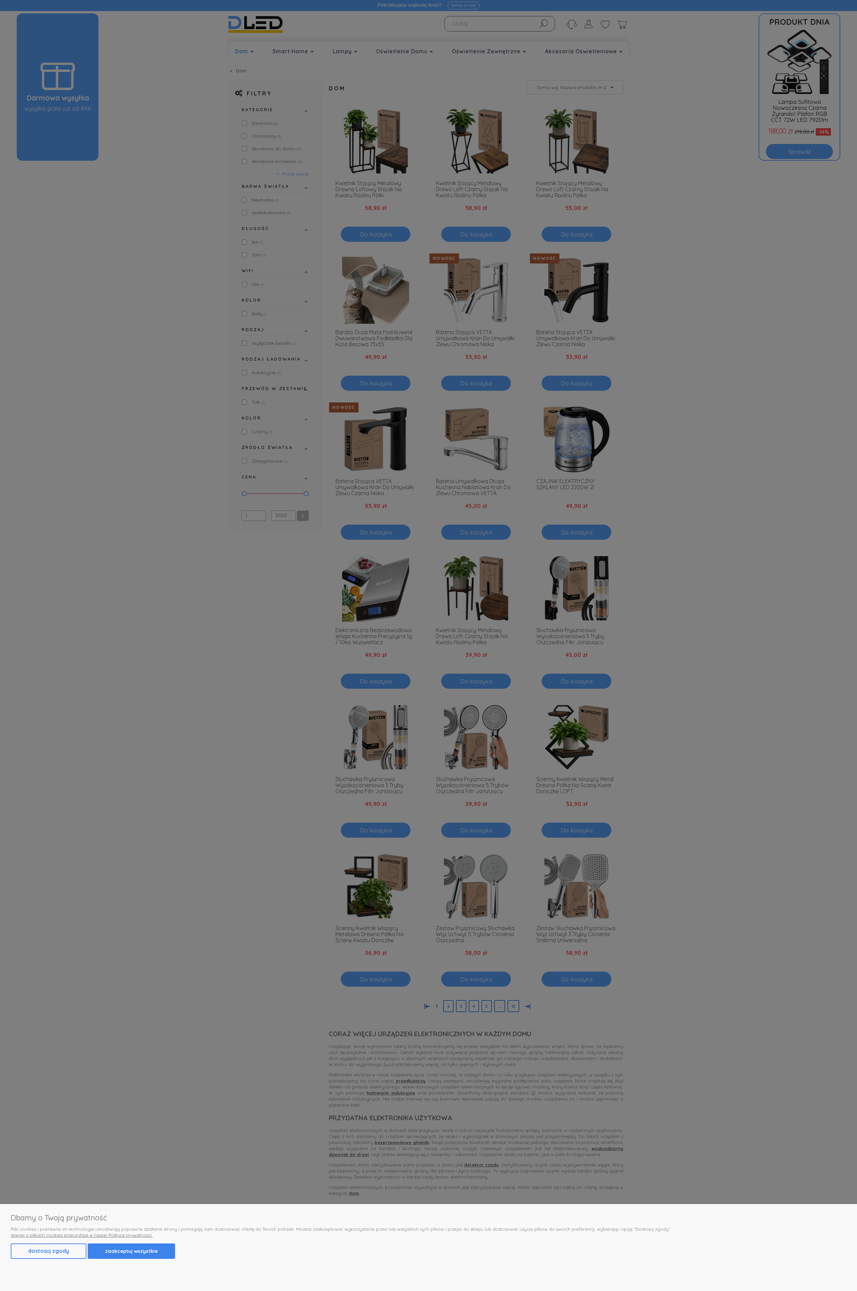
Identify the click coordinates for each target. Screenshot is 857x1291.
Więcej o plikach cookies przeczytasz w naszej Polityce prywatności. (82, 1235)
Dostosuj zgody (48, 1250)
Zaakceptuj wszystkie (131, 1251)
